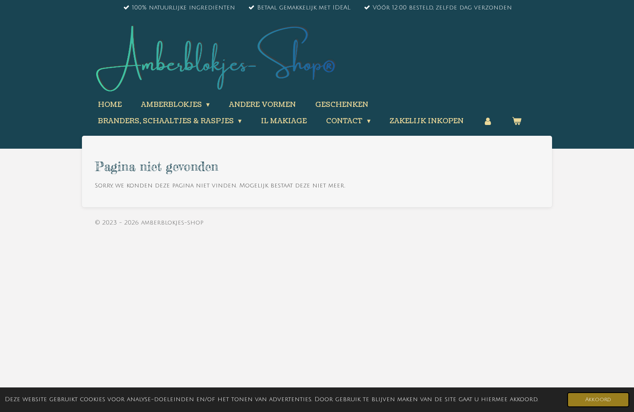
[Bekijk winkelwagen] (516, 121)
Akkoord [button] (598, 399)
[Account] (487, 121)
